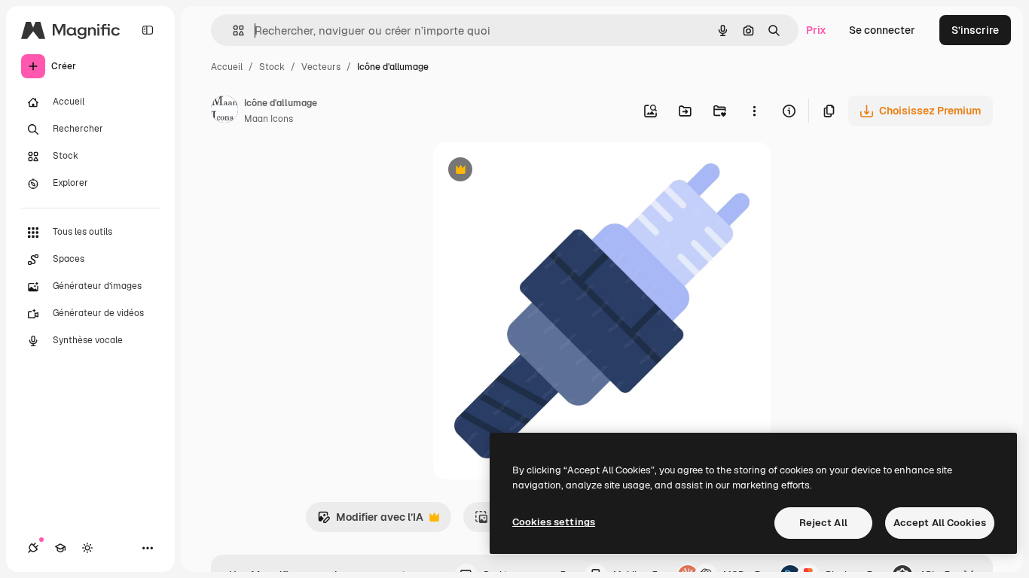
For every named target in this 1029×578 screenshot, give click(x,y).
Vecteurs (320, 67)
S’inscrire (975, 30)
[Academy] (60, 548)
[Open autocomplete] (232, 30)
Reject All (823, 522)
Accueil (227, 67)
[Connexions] (33, 548)
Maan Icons (268, 119)
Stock (272, 67)
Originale (532, 171)
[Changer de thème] (87, 548)
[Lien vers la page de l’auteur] (224, 111)
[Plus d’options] (754, 111)
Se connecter (882, 30)
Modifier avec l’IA (370, 521)
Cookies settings (553, 522)
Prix (816, 30)
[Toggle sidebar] (148, 30)
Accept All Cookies (939, 522)
